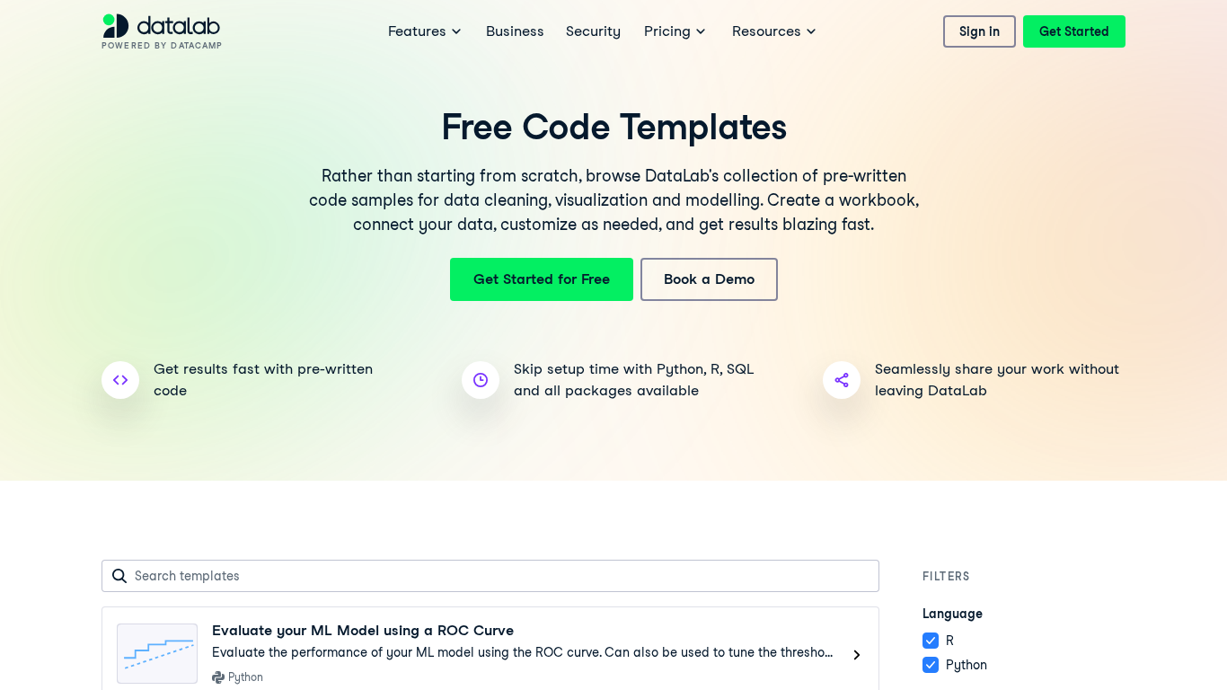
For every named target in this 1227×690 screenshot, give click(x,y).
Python (966, 665)
